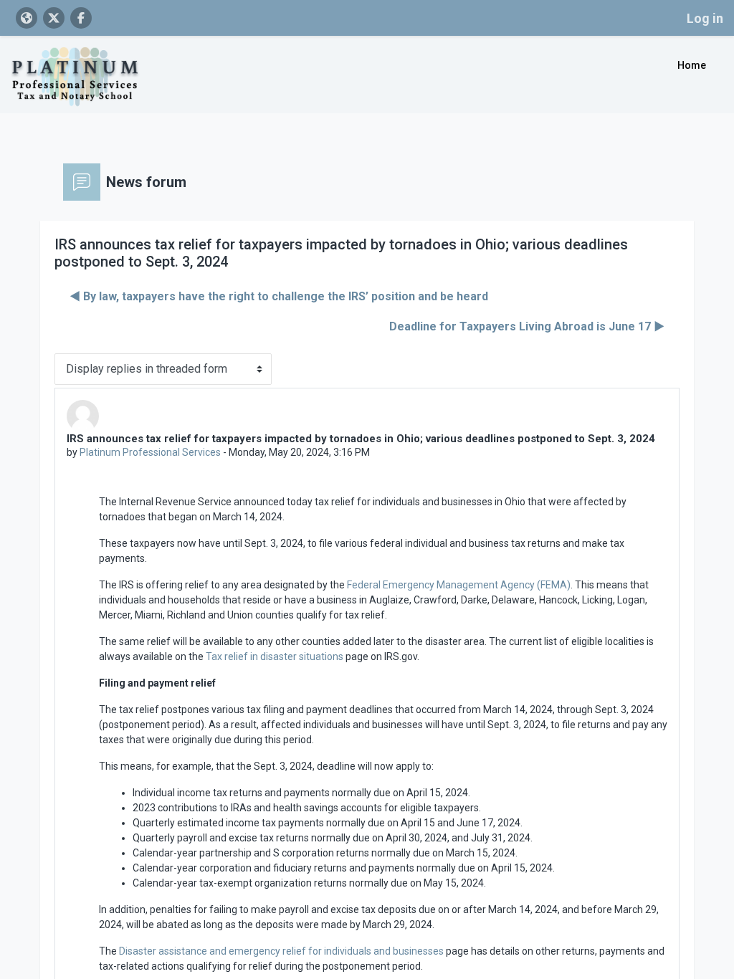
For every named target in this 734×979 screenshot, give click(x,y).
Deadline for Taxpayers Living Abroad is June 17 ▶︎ (526, 326)
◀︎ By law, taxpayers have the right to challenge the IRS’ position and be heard (279, 296)
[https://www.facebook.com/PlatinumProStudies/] (81, 18)
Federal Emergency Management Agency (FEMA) (459, 585)
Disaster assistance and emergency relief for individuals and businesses (281, 951)
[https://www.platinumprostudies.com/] (26, 18)
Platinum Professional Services (150, 452)
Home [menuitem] (691, 65)
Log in (705, 18)
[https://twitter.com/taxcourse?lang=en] (54, 18)
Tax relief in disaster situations (274, 656)
